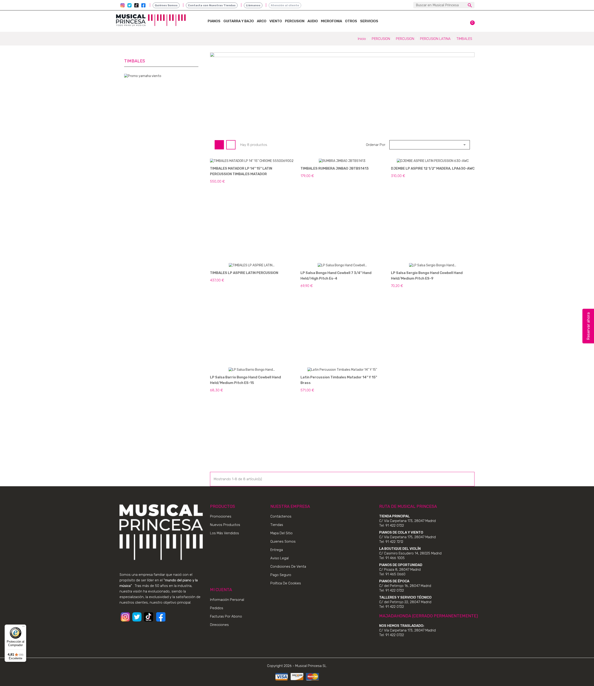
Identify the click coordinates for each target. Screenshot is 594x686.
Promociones (220, 516)
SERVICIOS (369, 21)
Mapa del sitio (281, 533)
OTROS (351, 21)
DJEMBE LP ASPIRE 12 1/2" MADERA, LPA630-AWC (433, 168)
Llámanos (253, 5)
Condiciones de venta (288, 566)
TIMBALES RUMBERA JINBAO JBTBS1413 (334, 168)
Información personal (227, 600)
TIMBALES (134, 61)
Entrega (276, 550)
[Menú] (23, 627)
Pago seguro (280, 575)
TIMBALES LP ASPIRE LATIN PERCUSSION (244, 273)
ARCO (261, 21)
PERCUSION (294, 21)
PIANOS (214, 21)
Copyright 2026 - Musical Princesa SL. (297, 666)
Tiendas (276, 525)
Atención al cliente (285, 5)
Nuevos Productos (225, 525)
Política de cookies (285, 583)
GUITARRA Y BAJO (238, 21)
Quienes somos (283, 541)
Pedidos (216, 608)
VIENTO (275, 21)
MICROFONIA (331, 21)
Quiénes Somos (166, 5)
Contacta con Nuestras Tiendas (212, 5)
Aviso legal (279, 558)
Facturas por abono (226, 616)
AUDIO (312, 21)
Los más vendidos (224, 533)
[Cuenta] (459, 20)
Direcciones (219, 625)
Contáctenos (280, 516)
